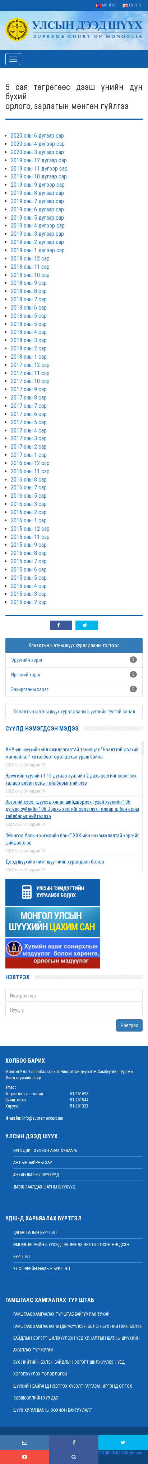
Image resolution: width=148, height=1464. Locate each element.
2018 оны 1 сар (29, 356)
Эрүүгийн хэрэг (27, 660)
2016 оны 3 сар (29, 504)
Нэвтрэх (129, 1025)
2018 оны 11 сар (30, 266)
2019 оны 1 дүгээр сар (38, 250)
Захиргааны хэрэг (29, 689)
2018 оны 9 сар (29, 282)
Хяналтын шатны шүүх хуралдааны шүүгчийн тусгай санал (74, 711)
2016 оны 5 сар (29, 495)
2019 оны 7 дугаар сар (37, 201)
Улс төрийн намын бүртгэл (41, 1268)
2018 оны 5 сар (29, 315)
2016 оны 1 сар (29, 520)
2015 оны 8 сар (29, 553)
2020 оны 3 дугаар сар (37, 152)
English (135, 5)
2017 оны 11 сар (30, 373)
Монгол (108, 5)
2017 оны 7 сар (29, 405)
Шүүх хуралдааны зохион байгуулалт (52, 1410)
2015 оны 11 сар (30, 537)
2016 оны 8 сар (29, 479)
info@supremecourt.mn (42, 1118)
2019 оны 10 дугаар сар (39, 176)
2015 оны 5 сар (29, 577)
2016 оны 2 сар (29, 512)
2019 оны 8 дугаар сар (37, 193)
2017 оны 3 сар (29, 438)
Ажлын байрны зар (32, 1162)
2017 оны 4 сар (29, 430)
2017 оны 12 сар (30, 365)
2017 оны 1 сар (29, 454)
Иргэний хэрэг (26, 675)
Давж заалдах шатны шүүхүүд (44, 1187)
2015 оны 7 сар (29, 561)
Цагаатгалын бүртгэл (35, 1232)
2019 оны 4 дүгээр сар (38, 225)
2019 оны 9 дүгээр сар (38, 184)
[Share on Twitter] (86, 625)
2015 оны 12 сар (30, 528)
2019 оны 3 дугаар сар (37, 233)
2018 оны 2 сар (29, 348)
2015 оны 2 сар (29, 602)
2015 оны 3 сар (29, 593)
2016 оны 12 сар (30, 463)
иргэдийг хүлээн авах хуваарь (45, 1150)
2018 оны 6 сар (29, 307)
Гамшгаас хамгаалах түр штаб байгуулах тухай (61, 1314)
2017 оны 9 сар (29, 389)
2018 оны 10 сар (30, 275)
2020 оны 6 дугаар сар (37, 135)
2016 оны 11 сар (30, 471)
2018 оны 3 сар (29, 340)
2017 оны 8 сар (29, 397)
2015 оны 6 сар (29, 569)
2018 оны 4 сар (29, 332)
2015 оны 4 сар (29, 586)
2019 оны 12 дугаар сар (39, 160)
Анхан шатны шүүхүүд (36, 1174)
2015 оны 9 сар (29, 544)
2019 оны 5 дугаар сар (37, 217)
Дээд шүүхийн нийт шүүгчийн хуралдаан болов (54, 862)
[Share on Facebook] (61, 625)
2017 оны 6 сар (29, 414)
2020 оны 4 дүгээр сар (38, 143)
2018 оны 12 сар (30, 258)
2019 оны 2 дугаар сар (37, 242)
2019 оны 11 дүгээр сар (39, 168)
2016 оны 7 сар (29, 487)
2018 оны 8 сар (29, 291)
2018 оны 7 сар (29, 299)
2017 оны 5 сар (29, 422)
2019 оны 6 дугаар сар (37, 209)
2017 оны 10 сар (30, 381)
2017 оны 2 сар (29, 446)
